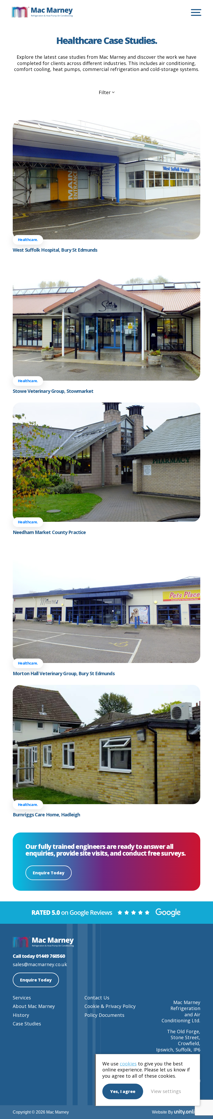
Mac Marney (42, 12)
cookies (128, 1064)
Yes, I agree (122, 1091)
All (112, 105)
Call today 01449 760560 (39, 956)
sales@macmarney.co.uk (40, 964)
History (21, 1015)
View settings (166, 1091)
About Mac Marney (34, 1006)
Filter (105, 92)
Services (22, 997)
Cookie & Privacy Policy (110, 1006)
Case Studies (27, 1023)
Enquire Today (48, 873)
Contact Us (96, 997)
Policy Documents (104, 1015)
